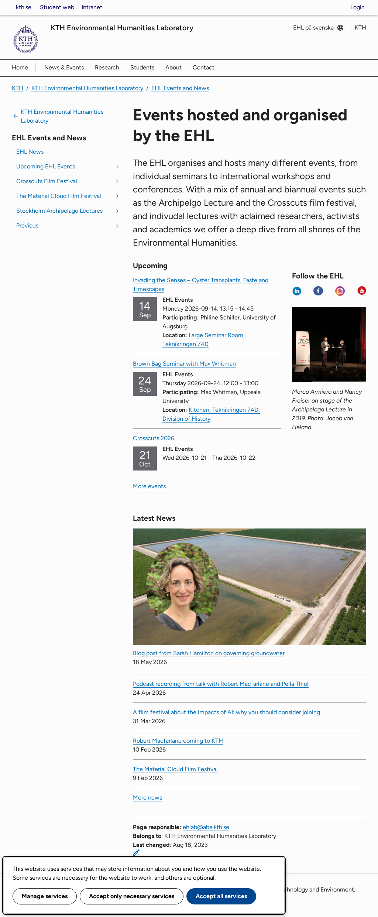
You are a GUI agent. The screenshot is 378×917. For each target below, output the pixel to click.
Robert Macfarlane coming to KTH (178, 740)
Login (357, 7)
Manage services (45, 896)
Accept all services (221, 896)
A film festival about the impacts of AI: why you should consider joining (226, 712)
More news (147, 797)
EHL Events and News (180, 88)
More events (149, 486)
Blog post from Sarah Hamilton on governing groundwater (209, 653)
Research (107, 67)
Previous (27, 225)
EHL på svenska (313, 27)
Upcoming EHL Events (45, 166)
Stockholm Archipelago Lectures (59, 210)
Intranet (92, 7)
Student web (57, 7)
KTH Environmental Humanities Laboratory (122, 27)
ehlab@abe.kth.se (206, 827)
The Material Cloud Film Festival (58, 195)
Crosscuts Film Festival (46, 181)
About (173, 67)
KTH (360, 27)
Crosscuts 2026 (153, 438)
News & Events (64, 67)
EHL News (30, 151)
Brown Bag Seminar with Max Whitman (184, 363)
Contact (203, 67)
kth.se (23, 7)
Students (142, 67)
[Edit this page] (136, 852)
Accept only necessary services (131, 896)
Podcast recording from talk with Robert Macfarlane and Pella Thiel (221, 683)
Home (20, 67)
